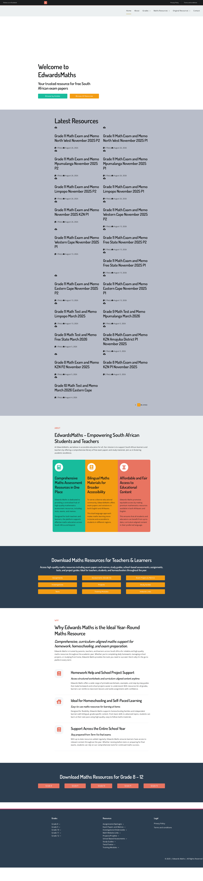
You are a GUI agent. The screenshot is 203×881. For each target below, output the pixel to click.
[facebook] (45, 2)
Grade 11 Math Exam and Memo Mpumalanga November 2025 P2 (77, 163)
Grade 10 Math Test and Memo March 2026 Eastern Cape (76, 387)
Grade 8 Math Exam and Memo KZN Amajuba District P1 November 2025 (125, 339)
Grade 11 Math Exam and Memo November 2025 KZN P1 (77, 212)
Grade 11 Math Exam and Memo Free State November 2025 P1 (125, 263)
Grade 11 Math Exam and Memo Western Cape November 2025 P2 (125, 214)
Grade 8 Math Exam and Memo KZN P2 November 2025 (77, 364)
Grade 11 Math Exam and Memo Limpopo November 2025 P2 (77, 189)
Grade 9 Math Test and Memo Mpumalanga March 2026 (124, 313)
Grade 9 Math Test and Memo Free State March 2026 (76, 337)
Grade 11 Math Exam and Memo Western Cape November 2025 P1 (77, 242)
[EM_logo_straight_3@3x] (19, 8)
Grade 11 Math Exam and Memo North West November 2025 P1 (125, 138)
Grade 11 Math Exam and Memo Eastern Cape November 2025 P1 (125, 288)
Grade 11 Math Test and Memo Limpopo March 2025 (76, 313)
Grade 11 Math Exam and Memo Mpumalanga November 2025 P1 (125, 163)
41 (144, 405)
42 (145, 405)
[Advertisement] (101, 32)
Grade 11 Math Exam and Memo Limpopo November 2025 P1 (125, 189)
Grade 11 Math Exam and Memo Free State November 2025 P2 (125, 239)
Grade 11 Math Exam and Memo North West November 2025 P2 (77, 138)
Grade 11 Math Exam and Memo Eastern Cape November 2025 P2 (77, 288)
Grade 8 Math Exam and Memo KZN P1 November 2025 (125, 364)
